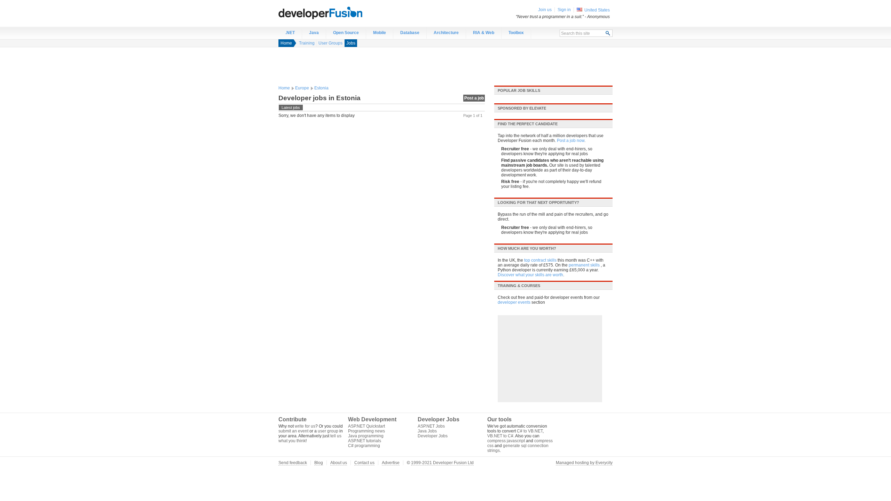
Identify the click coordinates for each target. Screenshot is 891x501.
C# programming (364, 445)
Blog (318, 462)
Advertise (391, 462)
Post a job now (570, 140)
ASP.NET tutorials (364, 440)
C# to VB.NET (530, 431)
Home (286, 43)
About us (338, 462)
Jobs (350, 43)
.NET (290, 32)
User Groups (330, 43)
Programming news (366, 431)
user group (328, 431)
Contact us (364, 462)
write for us (305, 426)
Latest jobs (291, 107)
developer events (514, 302)
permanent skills (584, 265)
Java (314, 32)
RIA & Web (483, 32)
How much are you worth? (527, 248)
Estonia (321, 88)
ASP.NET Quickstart (366, 426)
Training (307, 43)
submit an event (293, 431)
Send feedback (292, 462)
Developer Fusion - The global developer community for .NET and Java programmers (337, 12)
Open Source (346, 32)
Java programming (366, 436)
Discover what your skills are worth (530, 274)
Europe (302, 88)
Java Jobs (427, 431)
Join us (545, 9)
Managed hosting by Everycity (584, 462)
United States (597, 10)
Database (409, 32)
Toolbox (516, 32)
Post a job (474, 98)
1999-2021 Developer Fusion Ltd (442, 462)
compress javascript (506, 440)
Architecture (446, 32)
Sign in (564, 9)
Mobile (379, 32)
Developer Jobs (433, 436)
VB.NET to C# (500, 436)
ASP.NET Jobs (431, 426)
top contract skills (540, 260)
